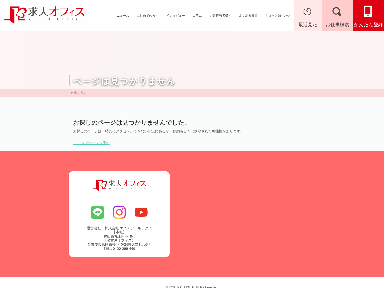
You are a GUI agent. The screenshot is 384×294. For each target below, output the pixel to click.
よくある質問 (248, 15)
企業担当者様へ (220, 15)
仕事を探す (78, 92)
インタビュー (175, 15)
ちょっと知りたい (277, 15)
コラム (197, 15)
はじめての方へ (147, 15)
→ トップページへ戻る (91, 142)
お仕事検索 (337, 24)
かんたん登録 (368, 24)
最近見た (307, 24)
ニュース (123, 15)
